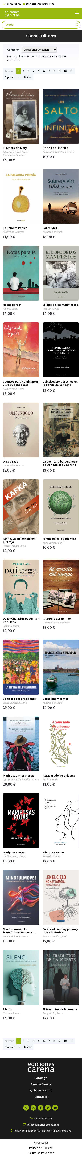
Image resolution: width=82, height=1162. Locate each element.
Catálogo (41, 1078)
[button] (77, 13)
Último (27, 77)
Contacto (41, 1097)
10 (65, 71)
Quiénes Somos (41, 1090)
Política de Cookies (41, 1148)
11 (71, 71)
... (19, 77)
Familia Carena (41, 1084)
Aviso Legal (41, 1142)
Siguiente (10, 77)
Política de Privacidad (41, 1153)
